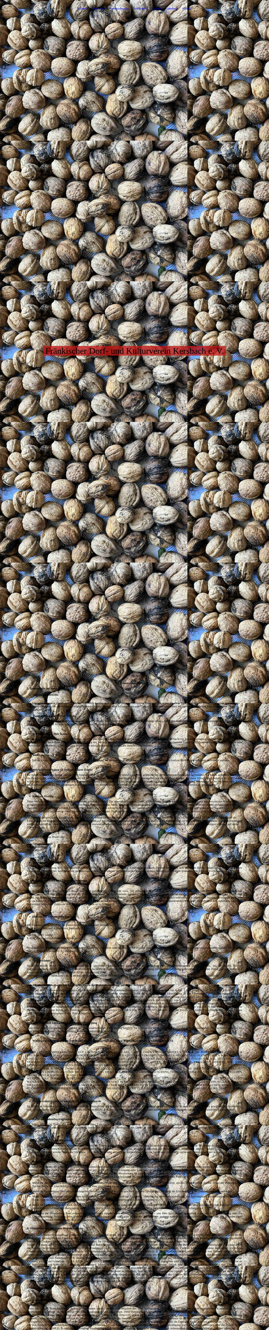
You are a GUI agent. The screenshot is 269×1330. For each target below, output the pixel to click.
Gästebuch (172, 8)
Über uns (98, 8)
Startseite (82, 8)
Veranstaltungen (119, 8)
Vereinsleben (140, 8)
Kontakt (187, 8)
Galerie (157, 8)
